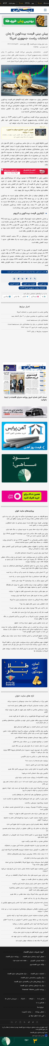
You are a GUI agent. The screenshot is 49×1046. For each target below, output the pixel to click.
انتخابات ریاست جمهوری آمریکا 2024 (32, 288)
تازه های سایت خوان (24, 696)
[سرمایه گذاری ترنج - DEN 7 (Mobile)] (24, 21)
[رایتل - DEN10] (24, 496)
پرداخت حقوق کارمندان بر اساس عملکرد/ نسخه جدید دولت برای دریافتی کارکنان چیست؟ (24, 637)
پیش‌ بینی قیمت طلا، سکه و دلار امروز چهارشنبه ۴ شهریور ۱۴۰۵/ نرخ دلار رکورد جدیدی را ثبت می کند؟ (25, 535)
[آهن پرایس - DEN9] (24, 436)
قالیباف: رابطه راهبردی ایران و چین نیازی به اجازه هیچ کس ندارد (27, 824)
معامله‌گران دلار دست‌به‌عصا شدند (37, 320)
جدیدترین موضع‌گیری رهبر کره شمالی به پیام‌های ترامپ (30, 795)
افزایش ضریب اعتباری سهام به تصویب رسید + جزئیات (19, 131)
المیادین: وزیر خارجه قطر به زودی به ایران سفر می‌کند (30, 932)
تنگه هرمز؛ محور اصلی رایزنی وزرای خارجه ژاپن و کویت (30, 883)
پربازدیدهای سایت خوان (24, 511)
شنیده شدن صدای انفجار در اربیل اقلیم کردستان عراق (31, 727)
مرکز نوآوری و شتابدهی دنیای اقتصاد (32, 978)
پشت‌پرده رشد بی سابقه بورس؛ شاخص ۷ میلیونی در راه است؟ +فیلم (25, 920)
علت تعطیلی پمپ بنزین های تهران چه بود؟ (34, 604)
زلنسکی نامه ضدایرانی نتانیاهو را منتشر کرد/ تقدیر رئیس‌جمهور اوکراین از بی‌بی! (24, 904)
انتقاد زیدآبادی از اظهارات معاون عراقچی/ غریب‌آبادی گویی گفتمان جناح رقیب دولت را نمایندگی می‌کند (25, 547)
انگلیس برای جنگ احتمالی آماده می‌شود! (35, 773)
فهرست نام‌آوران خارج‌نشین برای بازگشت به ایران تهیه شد (29, 936)
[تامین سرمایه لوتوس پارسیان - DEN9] (24, 468)
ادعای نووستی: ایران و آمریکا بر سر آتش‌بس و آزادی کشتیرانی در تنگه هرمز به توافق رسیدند (26, 617)
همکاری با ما (40, 1003)
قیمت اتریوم (14, 284)
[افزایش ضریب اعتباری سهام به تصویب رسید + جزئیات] (41, 132)
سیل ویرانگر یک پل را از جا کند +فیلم (36, 898)
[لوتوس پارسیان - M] (24, 1041)
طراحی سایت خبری (39, 1036)
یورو (25, 3)
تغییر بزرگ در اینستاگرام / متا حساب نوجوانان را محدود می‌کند (28, 701)
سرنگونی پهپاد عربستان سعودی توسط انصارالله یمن (31, 737)
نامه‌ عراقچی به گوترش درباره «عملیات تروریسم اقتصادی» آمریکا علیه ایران (25, 850)
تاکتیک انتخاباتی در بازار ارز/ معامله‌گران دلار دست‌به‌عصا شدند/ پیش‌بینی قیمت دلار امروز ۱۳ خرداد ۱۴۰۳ (28, 326)
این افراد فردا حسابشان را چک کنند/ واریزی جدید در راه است (28, 576)
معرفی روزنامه (39, 1012)
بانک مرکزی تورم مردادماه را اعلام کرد (36, 858)
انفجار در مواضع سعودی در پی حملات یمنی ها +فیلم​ (30, 742)
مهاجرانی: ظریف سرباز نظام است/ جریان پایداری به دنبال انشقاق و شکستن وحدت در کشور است (27, 524)
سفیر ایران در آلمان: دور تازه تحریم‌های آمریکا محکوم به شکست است (25, 799)
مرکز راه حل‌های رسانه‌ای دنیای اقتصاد (32, 986)
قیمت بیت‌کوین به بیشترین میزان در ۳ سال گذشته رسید (29, 316)
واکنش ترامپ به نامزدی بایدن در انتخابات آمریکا (32, 312)
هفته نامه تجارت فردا (19, 960)
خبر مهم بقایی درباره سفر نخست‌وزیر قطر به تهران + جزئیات (28, 591)
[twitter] (26, 279)
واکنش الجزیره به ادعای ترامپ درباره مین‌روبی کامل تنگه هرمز (28, 769)
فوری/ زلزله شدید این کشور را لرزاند (37, 765)
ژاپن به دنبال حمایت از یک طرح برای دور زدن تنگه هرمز (30, 746)
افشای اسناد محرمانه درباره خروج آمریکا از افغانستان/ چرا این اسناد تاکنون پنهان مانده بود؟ (26, 863)
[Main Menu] (45, 10)
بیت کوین (42, 284)
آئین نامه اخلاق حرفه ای (36, 1016)
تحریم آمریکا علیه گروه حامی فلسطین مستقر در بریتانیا (30, 924)
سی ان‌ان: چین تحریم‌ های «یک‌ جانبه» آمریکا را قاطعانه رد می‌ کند (27, 875)
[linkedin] (22, 279)
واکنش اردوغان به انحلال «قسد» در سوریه (35, 879)
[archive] (12, 1022)
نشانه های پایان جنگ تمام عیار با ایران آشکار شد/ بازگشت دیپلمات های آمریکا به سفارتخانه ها (25, 650)
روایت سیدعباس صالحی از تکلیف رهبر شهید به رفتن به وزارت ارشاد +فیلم (26, 711)
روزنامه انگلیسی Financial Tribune (33, 989)
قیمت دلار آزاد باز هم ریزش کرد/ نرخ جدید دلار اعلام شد (30, 612)
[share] (20, 1022)
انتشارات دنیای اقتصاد (37, 974)
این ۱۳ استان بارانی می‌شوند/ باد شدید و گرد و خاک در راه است (27, 572)
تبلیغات (31, 999)
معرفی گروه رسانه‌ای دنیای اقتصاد (33, 957)
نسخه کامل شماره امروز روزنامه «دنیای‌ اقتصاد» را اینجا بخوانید (25, 398)
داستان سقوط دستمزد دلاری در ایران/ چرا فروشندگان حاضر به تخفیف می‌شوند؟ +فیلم (26, 819)
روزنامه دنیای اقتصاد (12, 957)
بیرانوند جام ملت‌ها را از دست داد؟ (36, 761)
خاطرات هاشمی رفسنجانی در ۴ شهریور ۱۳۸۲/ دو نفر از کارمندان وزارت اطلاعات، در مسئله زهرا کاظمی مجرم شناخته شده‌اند (25, 541)
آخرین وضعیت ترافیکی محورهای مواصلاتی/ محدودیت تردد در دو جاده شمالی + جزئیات (24, 910)
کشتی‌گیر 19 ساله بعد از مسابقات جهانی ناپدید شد (32, 941)
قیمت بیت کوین (29, 284)
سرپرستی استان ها (11, 999)
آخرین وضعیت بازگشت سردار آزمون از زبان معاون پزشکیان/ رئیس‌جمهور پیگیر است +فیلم (28, 889)
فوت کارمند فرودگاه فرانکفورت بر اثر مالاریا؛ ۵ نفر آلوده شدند (28, 716)
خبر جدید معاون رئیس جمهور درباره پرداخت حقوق (31, 623)
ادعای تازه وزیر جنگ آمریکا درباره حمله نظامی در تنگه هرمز (29, 894)
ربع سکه (46, 3)
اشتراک (23, 999)
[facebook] (30, 279)
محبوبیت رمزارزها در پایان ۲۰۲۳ (37, 331)
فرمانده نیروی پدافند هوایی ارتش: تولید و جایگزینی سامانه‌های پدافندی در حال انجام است (25, 721)
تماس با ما (40, 999)
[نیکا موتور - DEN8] (24, 412)
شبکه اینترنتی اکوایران (37, 960)
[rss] (24, 1022)
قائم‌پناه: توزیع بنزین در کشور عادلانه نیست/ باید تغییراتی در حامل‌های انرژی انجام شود (25, 836)
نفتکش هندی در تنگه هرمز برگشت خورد (35, 841)
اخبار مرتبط (24, 306)
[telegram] (18, 279)
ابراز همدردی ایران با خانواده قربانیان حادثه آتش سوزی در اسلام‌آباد (26, 845)
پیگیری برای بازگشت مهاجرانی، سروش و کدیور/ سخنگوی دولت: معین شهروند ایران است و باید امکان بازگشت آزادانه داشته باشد (25, 732)
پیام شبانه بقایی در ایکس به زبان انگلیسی (34, 756)
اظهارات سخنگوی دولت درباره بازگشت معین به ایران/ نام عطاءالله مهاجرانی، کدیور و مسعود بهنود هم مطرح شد (27, 586)
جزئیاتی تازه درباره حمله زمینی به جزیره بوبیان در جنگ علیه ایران (27, 529)
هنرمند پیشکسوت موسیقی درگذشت (36, 803)
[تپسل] (2, 169)
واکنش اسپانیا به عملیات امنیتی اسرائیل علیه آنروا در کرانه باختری (27, 915)
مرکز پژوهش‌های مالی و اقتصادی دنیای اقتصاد (29, 982)
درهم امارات (4, 3)
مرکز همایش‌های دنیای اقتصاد (17, 974)
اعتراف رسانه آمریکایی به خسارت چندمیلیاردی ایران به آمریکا (29, 600)
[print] (14, 279)
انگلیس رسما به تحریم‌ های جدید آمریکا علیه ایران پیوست (29, 595)
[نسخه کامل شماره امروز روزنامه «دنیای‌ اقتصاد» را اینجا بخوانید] (24, 378)
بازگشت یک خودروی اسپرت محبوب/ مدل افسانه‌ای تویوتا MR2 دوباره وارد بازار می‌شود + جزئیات (25, 751)
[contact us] (16, 1022)
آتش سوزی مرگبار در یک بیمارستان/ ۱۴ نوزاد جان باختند (30, 581)
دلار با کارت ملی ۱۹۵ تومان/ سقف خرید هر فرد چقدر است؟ (29, 608)
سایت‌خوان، (38, 272)
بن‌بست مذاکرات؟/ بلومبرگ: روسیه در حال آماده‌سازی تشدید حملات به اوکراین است (25, 808)
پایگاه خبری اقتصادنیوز (37, 964)
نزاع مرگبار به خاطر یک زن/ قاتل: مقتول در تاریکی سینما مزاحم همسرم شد (25, 829)
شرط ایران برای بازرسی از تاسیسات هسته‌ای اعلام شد (31, 553)
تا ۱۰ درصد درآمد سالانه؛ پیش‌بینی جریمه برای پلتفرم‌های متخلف (27, 854)
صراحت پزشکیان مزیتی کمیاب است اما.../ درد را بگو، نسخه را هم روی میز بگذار (25, 783)
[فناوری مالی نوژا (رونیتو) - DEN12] (24, 673)
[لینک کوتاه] (35, 279)
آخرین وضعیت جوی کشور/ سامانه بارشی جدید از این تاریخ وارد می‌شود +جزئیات (24, 870)
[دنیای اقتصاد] (22, 10)
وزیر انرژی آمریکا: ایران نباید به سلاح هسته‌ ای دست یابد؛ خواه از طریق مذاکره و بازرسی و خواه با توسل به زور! (25, 789)
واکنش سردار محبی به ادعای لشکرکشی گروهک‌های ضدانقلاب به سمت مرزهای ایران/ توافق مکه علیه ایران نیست (25, 567)
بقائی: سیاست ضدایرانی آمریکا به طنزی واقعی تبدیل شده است (28, 706)
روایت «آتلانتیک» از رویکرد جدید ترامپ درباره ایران (31, 777)
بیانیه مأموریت (26, 1012)
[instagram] (37, 1022)
